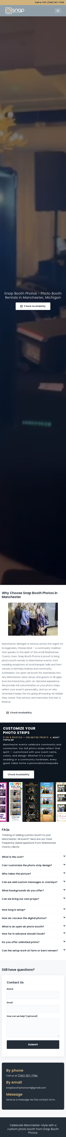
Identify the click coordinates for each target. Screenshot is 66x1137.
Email (10, 1002)
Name (10, 989)
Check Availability (35, 306)
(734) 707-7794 (55, 2)
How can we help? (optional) (22, 1016)
